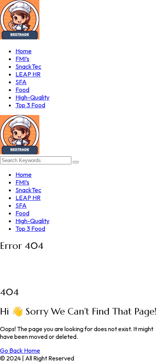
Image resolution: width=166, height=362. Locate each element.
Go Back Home (20, 350)
